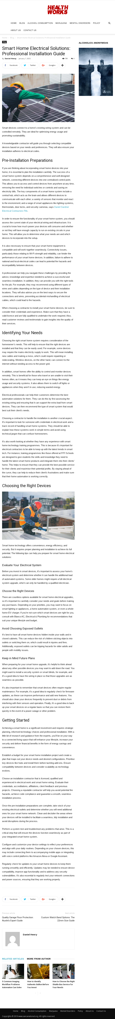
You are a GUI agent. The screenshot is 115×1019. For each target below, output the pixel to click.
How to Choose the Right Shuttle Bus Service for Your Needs (64, 984)
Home (14, 23)
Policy (96, 23)
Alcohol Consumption (40, 23)
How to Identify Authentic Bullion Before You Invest (38, 984)
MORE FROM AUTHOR (39, 958)
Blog (22, 23)
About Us (16, 30)
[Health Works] (57, 10)
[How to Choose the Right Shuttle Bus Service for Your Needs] (64, 971)
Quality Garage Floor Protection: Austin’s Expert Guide (17, 919)
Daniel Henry (10, 58)
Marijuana (61, 23)
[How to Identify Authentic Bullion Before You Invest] (38, 971)
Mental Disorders (80, 23)
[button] (109, 23)
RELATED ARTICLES (13, 958)
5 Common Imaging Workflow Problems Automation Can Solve (12, 984)
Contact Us (30, 30)
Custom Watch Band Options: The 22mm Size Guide (58, 919)
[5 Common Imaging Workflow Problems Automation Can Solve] (13, 971)
